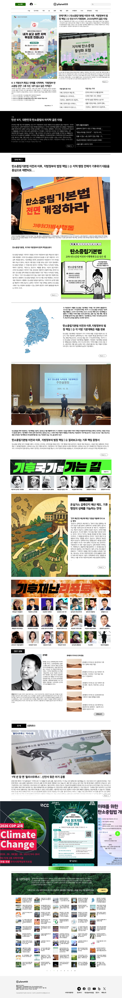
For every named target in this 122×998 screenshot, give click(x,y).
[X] (104, 989)
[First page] (47, 970)
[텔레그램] (79, 989)
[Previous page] (50, 970)
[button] (18, 160)
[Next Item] (117, 833)
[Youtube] (94, 989)
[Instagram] (89, 989)
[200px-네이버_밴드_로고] (99, 989)
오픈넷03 (31, 726)
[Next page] (71, 970)
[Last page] (74, 970)
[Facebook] (84, 989)
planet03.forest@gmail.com (43, 993)
